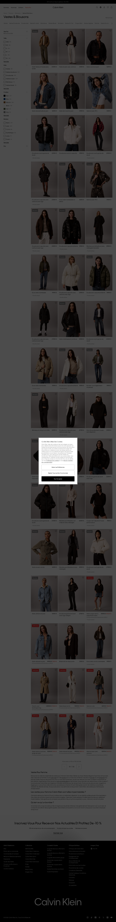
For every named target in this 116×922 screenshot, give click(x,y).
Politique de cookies (53, 460)
